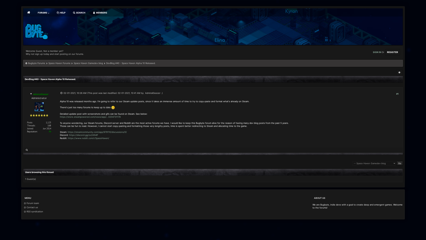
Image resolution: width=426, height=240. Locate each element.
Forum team (32, 203)
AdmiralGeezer (152, 93)
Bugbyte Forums (36, 63)
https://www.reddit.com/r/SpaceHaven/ (88, 138)
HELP (62, 12)
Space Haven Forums (59, 63)
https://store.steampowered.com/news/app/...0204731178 (90, 117)
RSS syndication (34, 211)
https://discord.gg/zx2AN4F (83, 135)
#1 (397, 93)
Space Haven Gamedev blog (88, 63)
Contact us (32, 207)
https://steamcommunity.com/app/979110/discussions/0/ (97, 132)
